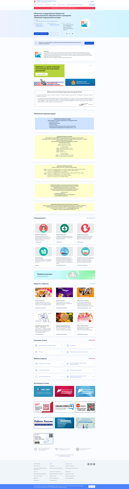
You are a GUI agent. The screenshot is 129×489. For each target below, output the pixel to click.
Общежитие (36, 480)
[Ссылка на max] (91, 464)
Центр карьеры (37, 463)
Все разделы (92, 4)
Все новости (92, 283)
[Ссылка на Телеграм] (70, 34)
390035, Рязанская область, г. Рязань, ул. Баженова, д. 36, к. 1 (46, 21)
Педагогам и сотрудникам (55, 471)
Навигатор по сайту (70, 473)
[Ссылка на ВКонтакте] (88, 464)
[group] (43, 391)
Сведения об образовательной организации (74, 4)
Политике (65, 487)
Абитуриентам (47, 4)
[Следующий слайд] (96, 449)
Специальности (40, 4)
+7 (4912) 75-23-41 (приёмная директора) (39, 25)
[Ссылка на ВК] (67, 34)
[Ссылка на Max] (73, 34)
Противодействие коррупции (40, 473)
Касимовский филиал (54, 478)
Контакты (36, 471)
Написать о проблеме (42, 74)
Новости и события (61, 4)
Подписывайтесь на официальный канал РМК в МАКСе (63, 8)
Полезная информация (70, 476)
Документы (36, 478)
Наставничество (53, 480)
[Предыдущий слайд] (32, 449)
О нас (35, 4)
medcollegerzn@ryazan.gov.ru (54, 24)
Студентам (54, 4)
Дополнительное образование (56, 468)
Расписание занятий (38, 476)
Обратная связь (53, 476)
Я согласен (92, 486)
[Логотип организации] (35, 2)
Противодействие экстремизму (56, 473)
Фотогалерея (68, 471)
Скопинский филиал (70, 478)
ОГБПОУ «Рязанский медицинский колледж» (46, 1)
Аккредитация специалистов (72, 468)
